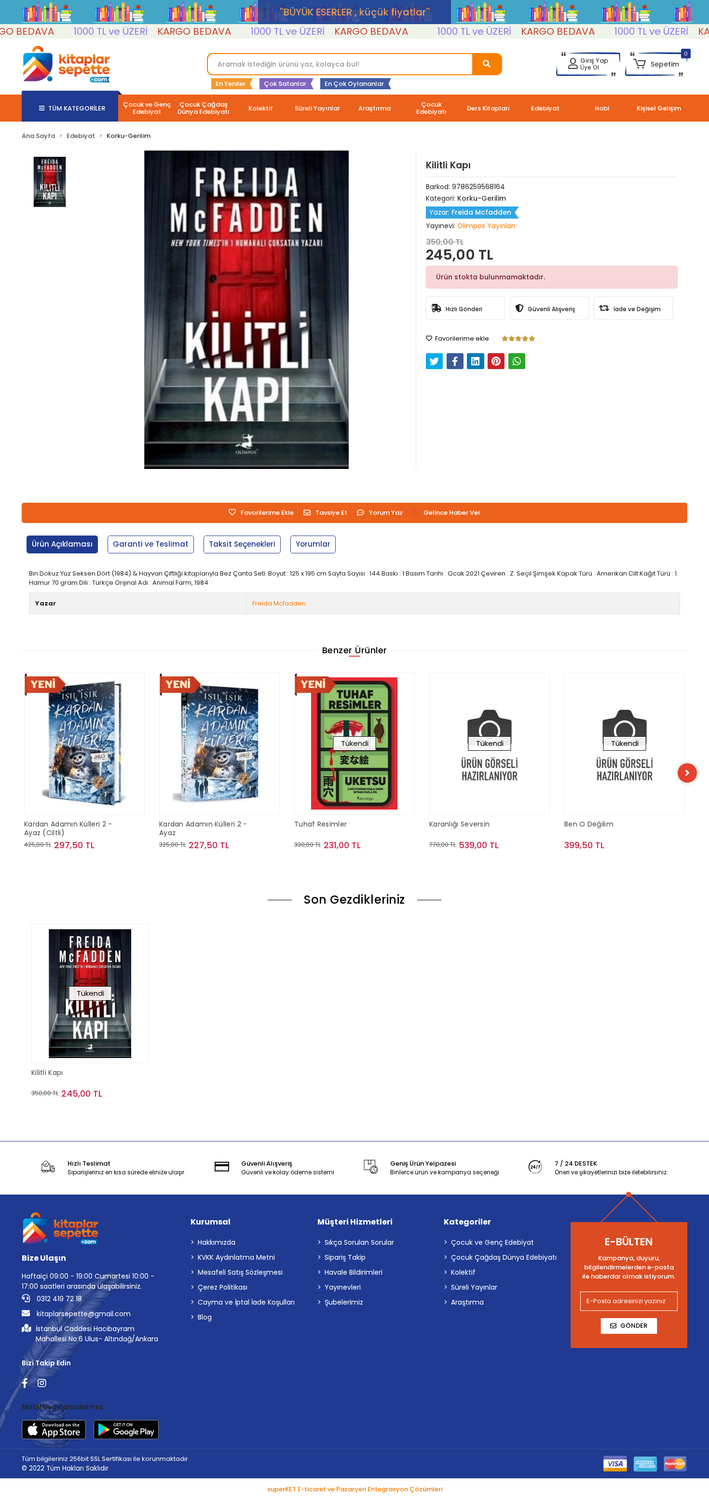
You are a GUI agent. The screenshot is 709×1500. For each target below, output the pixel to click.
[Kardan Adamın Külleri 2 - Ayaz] (107, 743)
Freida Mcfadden (279, 603)
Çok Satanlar (285, 83)
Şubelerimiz (344, 1302)
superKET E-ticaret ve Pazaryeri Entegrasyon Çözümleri (354, 1489)
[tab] (62, 544)
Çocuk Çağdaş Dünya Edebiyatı (504, 1257)
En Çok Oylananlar (354, 83)
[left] (21, 773)
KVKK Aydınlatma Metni (236, 1257)
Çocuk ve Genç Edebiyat (492, 1242)
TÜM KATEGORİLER (76, 108)
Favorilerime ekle (461, 338)
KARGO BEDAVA (163, 31)
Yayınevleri (343, 1287)
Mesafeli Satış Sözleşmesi (240, 1272)
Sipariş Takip (345, 1257)
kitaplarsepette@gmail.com (83, 1314)
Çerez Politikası (222, 1287)
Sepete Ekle (112, 864)
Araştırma (467, 1302)
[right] (687, 773)
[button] (656, 64)
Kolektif (463, 1272)
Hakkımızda (216, 1242)
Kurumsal (211, 1221)
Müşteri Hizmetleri (355, 1221)
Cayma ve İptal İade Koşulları (246, 1302)
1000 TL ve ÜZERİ (79, 31)
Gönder (633, 1325)
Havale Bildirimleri (353, 1272)
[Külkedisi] (647, 732)
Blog (205, 1317)
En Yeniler (230, 83)
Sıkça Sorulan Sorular (359, 1242)
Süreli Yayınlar (474, 1287)
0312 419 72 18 (58, 1299)
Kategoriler (467, 1221)
